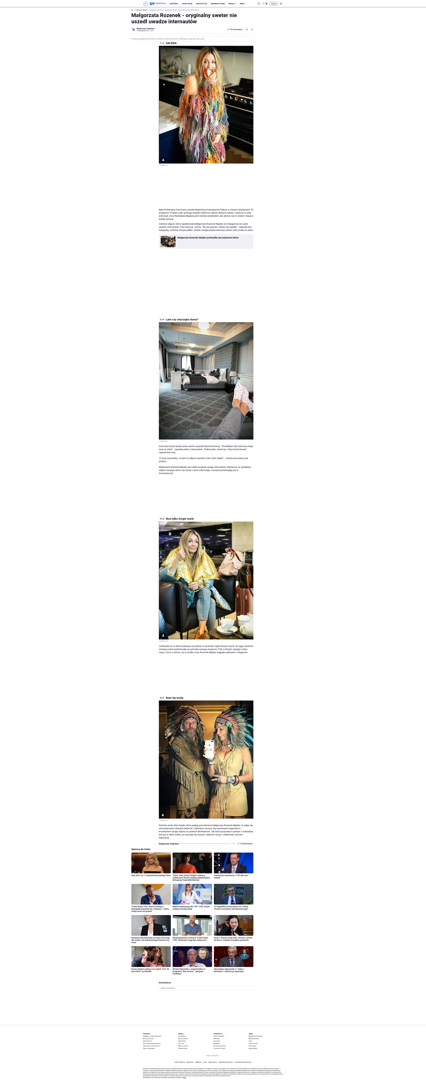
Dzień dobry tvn (147, 1041)
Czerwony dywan (218, 4)
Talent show (187, 4)
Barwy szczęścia (183, 1038)
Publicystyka (201, 4)
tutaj (184, 1077)
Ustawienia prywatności (242, 1062)
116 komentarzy (235, 29)
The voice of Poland (219, 1048)
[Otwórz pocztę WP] (258, 3)
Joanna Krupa (253, 1043)
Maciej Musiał (253, 1048)
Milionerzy (216, 1038)
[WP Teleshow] (160, 3)
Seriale (231, 4)
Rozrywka (174, 4)
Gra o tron (181, 1043)
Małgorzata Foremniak (255, 1036)
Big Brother (216, 1043)
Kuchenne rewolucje (219, 1046)
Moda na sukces (183, 1046)
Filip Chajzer (252, 1046)
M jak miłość (182, 1041)
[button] (265, 3)
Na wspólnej (182, 1036)
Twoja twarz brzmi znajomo (151, 1046)
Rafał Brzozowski (254, 1038)
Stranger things (182, 1048)
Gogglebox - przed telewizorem (152, 1036)
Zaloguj (273, 4)
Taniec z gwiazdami (149, 1048)
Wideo (242, 4)
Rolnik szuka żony (148, 1038)
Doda (250, 1041)
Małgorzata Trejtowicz (146, 29)
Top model (216, 1041)
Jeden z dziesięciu (218, 1036)
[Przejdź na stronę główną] (145, 5)
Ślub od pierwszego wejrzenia (152, 1043)
